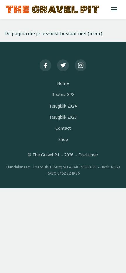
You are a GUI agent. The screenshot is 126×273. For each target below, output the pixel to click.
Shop (63, 139)
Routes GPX (63, 94)
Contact (63, 128)
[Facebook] (45, 65)
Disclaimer (88, 155)
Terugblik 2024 (63, 106)
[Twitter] (63, 65)
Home (63, 83)
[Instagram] (80, 65)
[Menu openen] (114, 9)
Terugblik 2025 (63, 117)
